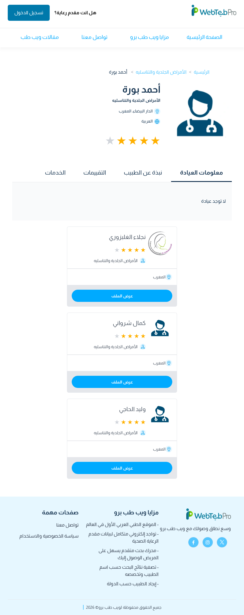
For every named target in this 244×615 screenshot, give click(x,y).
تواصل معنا (94, 37)
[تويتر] (222, 542)
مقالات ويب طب (40, 37)
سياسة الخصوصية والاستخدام (49, 535)
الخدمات (55, 172)
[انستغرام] (207, 542)
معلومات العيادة (201, 172)
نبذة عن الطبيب (143, 172)
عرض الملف (122, 296)
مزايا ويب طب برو (149, 37)
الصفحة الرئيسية (204, 37)
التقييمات (94, 172)
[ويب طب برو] (214, 13)
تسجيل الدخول (28, 12)
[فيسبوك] (193, 542)
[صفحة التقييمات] (132, 141)
